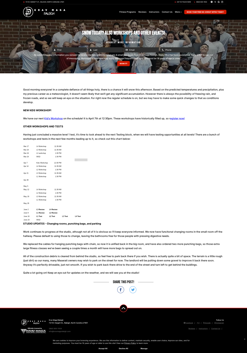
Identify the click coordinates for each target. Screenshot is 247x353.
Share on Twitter (133, 289)
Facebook (189, 323)
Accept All (103, 348)
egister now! (177, 118)
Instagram (220, 323)
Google (208, 323)
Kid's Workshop (53, 118)
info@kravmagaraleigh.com (59, 331)
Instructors (154, 12)
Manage (144, 348)
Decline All (123, 348)
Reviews (142, 12)
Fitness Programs (127, 12)
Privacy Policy (130, 343)
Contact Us (167, 12)
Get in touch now (184, 2)
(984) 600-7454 (201, 2)
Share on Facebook (120, 289)
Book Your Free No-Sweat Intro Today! (205, 12)
